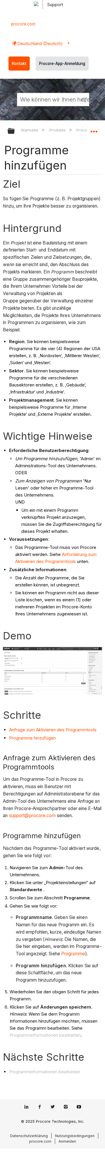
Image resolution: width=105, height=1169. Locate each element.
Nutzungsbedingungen (74, 1136)
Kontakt (19, 63)
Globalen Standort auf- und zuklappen (93, 129)
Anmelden (67, 1141)
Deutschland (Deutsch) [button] (39, 43)
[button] (84, 99)
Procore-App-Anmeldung (62, 63)
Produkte (57, 130)
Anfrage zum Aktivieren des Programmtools (53, 729)
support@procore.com (32, 815)
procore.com (23, 24)
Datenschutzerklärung (29, 1136)
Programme (73, 953)
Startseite (30, 130)
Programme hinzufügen (32, 738)
